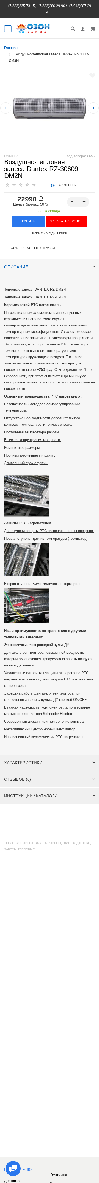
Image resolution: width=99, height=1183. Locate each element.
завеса (41, 843)
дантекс (83, 843)
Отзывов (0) (17, 779)
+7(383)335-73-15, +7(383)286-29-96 (36, 6)
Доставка (12, 1181)
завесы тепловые (19, 849)
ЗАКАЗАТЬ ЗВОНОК (66, 221)
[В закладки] (92, 75)
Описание (16, 266)
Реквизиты (58, 1174)
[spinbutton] (78, 202)
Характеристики (23, 762)
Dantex (11, 156)
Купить (28, 221)
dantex (69, 843)
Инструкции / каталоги (30, 795)
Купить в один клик (49, 233)
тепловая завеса (18, 843)
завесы (54, 843)
